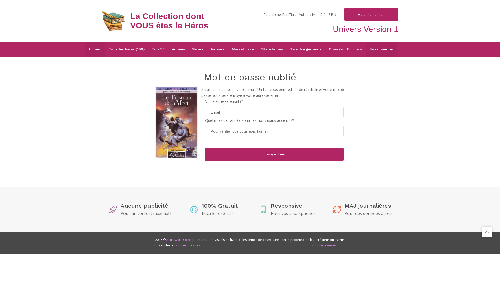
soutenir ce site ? (188, 245)
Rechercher (371, 14)
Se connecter (381, 49)
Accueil (94, 49)
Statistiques (272, 49)
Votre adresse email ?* (224, 101)
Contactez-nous (324, 245)
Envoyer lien (274, 154)
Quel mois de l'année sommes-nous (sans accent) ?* (249, 120)
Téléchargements (306, 49)
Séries (197, 49)
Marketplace (243, 49)
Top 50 (158, 49)
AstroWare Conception (183, 240)
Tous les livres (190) (127, 49)
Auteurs (217, 49)
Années (178, 49)
